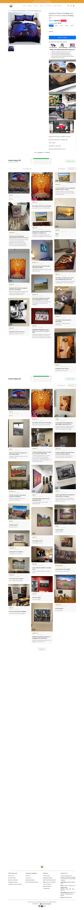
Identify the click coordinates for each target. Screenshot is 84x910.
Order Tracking (57, 5)
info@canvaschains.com (69, 885)
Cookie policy (46, 888)
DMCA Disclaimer (47, 886)
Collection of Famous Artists (15, 884)
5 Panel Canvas (12, 878)
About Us (28, 875)
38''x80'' (56, 25)
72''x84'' (51, 28)
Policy (35, 5)
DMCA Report (35, 903)
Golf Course (11, 875)
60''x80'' (66, 25)
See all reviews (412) (12, 162)
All (11, 10)
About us (42, 5)
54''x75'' (61, 25)
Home (24, 5)
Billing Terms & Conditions (49, 882)
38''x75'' (60, 23)
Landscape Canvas (12, 882)
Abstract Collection (13, 880)
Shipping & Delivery (30, 880)
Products (30, 5)
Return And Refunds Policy (32, 882)
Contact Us (49, 5)
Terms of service (47, 884)
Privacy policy (46, 875)
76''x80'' (71, 25)
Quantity (51, 31)
